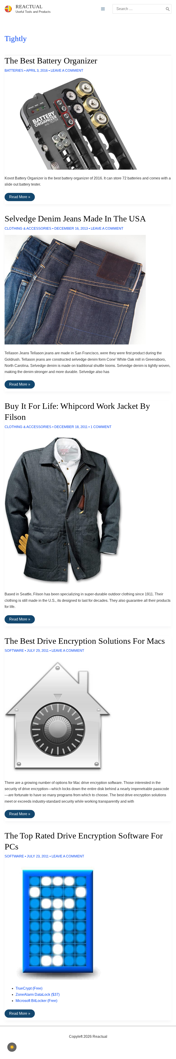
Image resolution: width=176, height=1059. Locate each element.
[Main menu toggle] (103, 9)
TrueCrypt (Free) (29, 988)
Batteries (14, 70)
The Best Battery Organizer (51, 60)
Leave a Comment (67, 70)
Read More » (19, 198)
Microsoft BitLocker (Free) (36, 1001)
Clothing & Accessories (28, 228)
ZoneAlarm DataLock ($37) (38, 994)
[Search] (167, 8)
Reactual (29, 6)
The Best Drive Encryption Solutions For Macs (85, 641)
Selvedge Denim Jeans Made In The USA (75, 218)
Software (14, 650)
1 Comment (101, 427)
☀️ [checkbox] (11, 1047)
